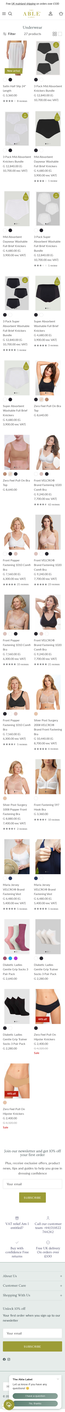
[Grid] (55, 34)
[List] (60, 34)
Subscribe (32, 1197)
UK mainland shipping (23, 3)
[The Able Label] (32, 13)
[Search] (12, 14)
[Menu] (4, 14)
